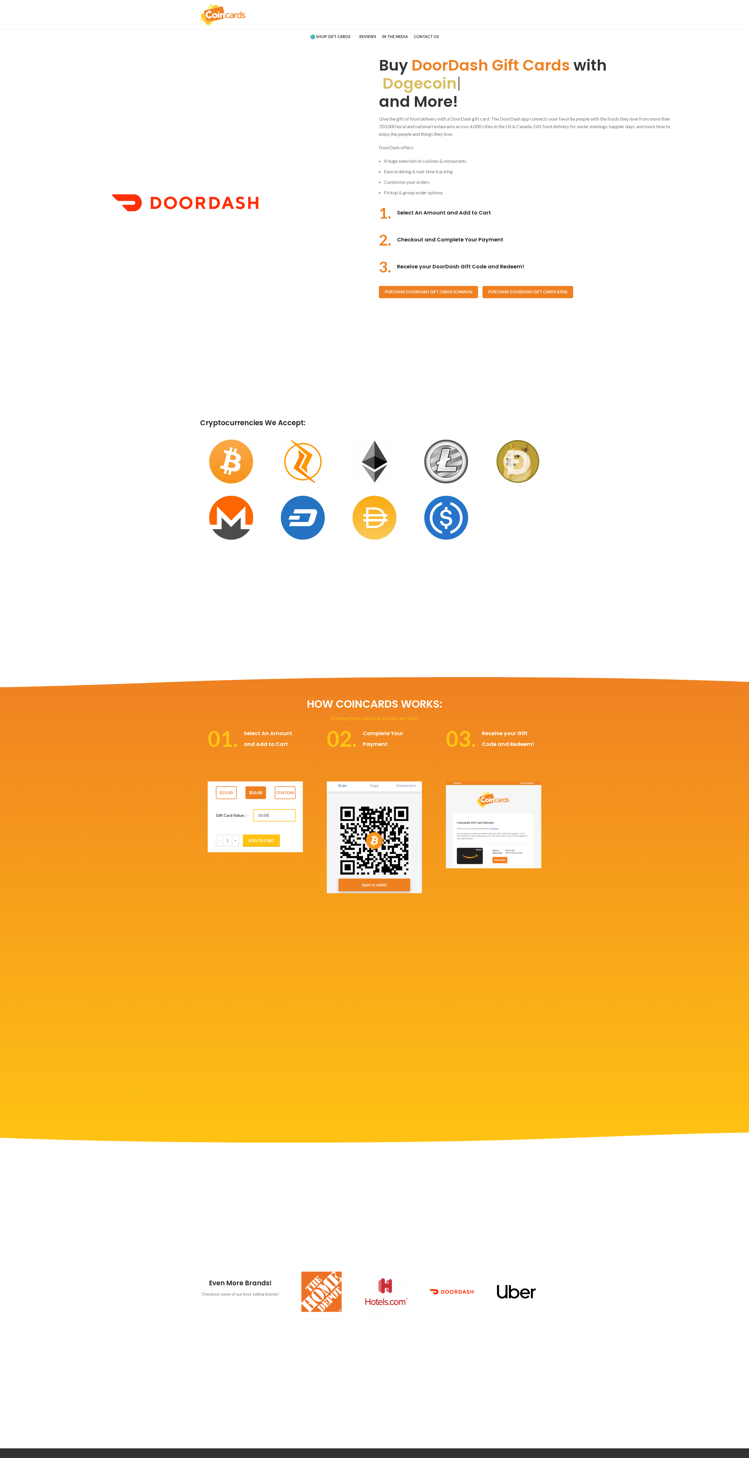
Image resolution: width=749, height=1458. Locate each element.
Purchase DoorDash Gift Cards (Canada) (428, 291)
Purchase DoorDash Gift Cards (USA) (527, 291)
